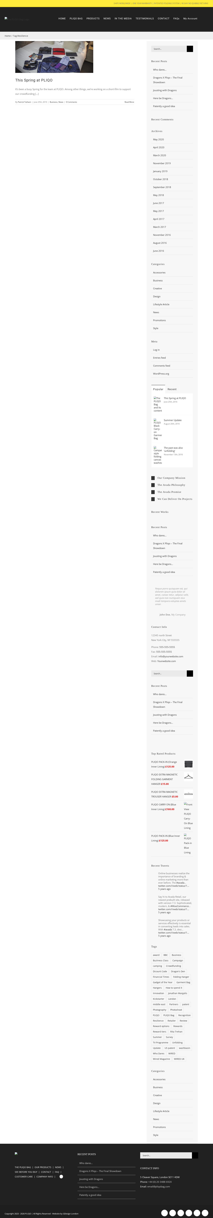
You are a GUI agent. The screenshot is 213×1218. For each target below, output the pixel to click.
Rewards (177, 1026)
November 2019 (162, 163)
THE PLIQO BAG (23, 1167)
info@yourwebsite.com (170, 656)
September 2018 (162, 187)
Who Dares (158, 1053)
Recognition (184, 1015)
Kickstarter (158, 998)
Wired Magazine (161, 1059)
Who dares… (160, 69)
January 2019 (160, 171)
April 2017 (158, 219)
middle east (159, 1004)
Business (54, 102)
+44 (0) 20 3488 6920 (160, 1181)
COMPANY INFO (44, 1176)
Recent (172, 389)
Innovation (158, 993)
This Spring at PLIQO (34, 80)
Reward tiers (159, 1031)
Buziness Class (160, 960)
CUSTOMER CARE (24, 1176)
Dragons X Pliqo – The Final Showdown (100, 1171)
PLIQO (156, 1015)
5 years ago (164, 888)
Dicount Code (160, 971)
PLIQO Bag (168, 1015)
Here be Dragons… (163, 98)
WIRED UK (179, 1059)
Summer (157, 1037)
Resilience (158, 1020)
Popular (158, 389)
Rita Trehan (176, 1031)
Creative (157, 288)
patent (185, 1004)
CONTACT (46, 1171)
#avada (180, 882)
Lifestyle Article (161, 304)
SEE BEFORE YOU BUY (26, 1171)
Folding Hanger (181, 976)
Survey (169, 1037)
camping (157, 966)
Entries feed (159, 357)
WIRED (171, 1053)
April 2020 (158, 147)
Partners (173, 1004)
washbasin (184, 1048)
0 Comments (71, 102)
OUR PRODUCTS (43, 1167)
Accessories (159, 272)
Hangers (157, 987)
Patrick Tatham (24, 102)
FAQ (57, 1171)
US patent (170, 1048)
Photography (159, 1009)
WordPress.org (161, 373)
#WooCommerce (179, 906)
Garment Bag (183, 982)
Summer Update (173, 420)
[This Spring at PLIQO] (158, 398)
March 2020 (159, 155)
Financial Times (161, 976)
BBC (166, 955)
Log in (156, 349)
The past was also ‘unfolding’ (173, 449)
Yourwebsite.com (166, 661)
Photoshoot (176, 1009)
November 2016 (162, 234)
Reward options (161, 1026)
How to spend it (174, 987)
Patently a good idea (164, 106)
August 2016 (160, 242)
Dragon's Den (178, 971)
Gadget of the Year (162, 982)
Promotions (159, 320)
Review (183, 1020)
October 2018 (160, 179)
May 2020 (158, 139)
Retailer (172, 1020)
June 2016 (158, 250)
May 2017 (158, 211)
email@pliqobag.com (158, 1186)
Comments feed (161, 365)
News (60, 102)
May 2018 (158, 195)
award (156, 955)
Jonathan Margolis (177, 993)
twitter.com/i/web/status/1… (173, 885)
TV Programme (160, 1042)
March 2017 (159, 226)
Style (155, 328)
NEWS (58, 1167)
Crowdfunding (173, 966)
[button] (172, 478)
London (172, 998)
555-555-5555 (167, 647)
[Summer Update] (158, 420)
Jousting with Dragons (165, 90)
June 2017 (158, 203)
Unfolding (177, 1042)
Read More (129, 102)
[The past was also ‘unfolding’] (158, 448)
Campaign (177, 960)
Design (156, 296)
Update (157, 1048)
